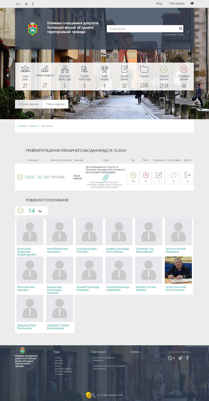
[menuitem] (25, 76)
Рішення (33, 126)
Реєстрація (177, 3)
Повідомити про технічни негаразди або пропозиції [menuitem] (109, 367)
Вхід (159, 3)
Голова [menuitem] (58, 357)
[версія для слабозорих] (192, 3)
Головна (21, 126)
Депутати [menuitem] (59, 363)
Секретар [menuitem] (59, 360)
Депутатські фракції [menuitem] (63, 368)
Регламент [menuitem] (59, 374)
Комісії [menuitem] (57, 366)
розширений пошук (173, 34)
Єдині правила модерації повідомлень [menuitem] (104, 359)
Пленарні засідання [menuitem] (63, 371)
